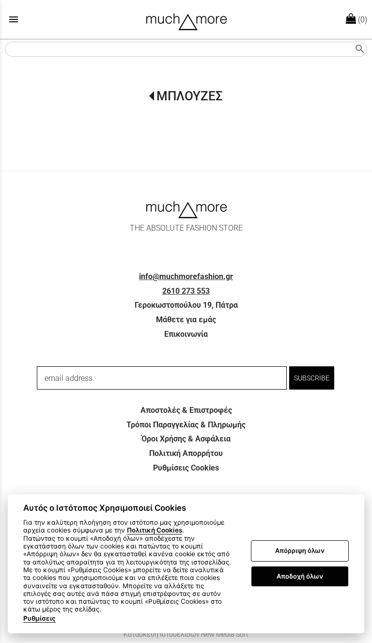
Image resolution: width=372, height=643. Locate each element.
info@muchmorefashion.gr (186, 276)
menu (13, 19)
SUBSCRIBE (311, 378)
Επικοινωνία (186, 334)
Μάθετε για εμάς (186, 319)
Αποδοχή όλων (300, 576)
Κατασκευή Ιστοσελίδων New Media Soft (186, 634)
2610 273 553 (186, 291)
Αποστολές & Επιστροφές (186, 410)
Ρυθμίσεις (39, 618)
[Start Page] (186, 19)
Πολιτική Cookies (154, 530)
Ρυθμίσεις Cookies (186, 467)
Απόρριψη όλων (300, 550)
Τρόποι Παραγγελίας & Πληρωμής (186, 424)
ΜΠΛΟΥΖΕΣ (189, 96)
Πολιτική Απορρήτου (186, 453)
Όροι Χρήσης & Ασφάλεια (186, 438)
